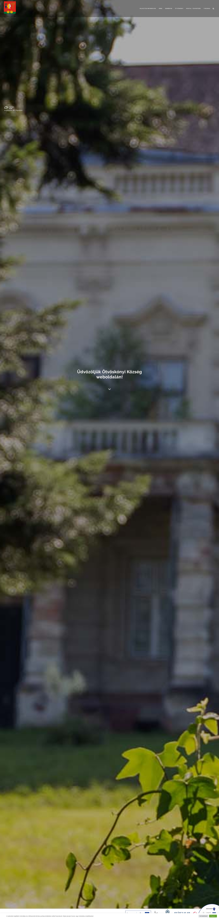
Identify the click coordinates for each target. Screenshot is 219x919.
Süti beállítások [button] (203, 916)
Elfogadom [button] (213, 916)
